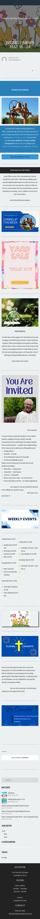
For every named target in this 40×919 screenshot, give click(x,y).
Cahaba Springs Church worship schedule (16, 847)
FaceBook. (23, 137)
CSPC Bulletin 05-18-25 (20, 157)
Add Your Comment (20, 758)
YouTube (15, 137)
